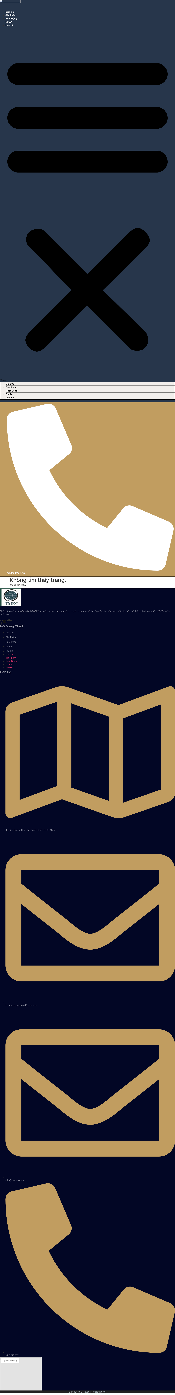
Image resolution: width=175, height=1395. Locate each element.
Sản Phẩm (10, 15)
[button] (87, 204)
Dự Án (8, 21)
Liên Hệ (9, 25)
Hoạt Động (11, 18)
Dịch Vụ (9, 12)
